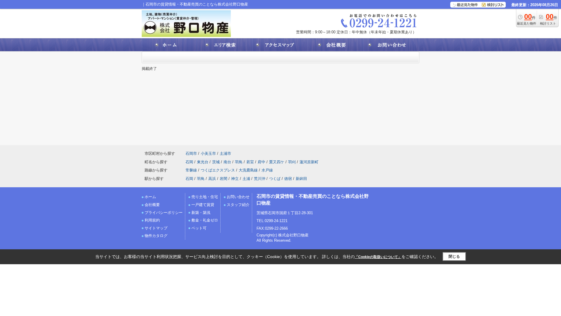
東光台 (202, 162)
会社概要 (152, 204)
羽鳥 (239, 162)
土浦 (246, 178)
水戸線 (267, 170)
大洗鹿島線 (248, 170)
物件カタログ (156, 235)
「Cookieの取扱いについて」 (378, 257)
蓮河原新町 (308, 162)
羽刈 (292, 162)
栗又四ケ (276, 162)
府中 (261, 162)
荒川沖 (259, 178)
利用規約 (152, 220)
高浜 (212, 178)
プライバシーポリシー (164, 212)
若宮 (250, 162)
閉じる (454, 256)
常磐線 (191, 170)
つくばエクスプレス (218, 170)
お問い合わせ (238, 197)
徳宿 (288, 178)
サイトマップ (156, 228)
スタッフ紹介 (238, 204)
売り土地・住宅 (204, 197)
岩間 (223, 178)
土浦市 (225, 153)
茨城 (216, 162)
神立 (235, 178)
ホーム (150, 197)
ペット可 (199, 228)
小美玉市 (208, 153)
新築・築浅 (200, 212)
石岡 (189, 162)
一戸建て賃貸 (202, 204)
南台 (227, 162)
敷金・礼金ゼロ (204, 220)
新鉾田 (301, 178)
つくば (274, 178)
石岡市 (191, 153)
